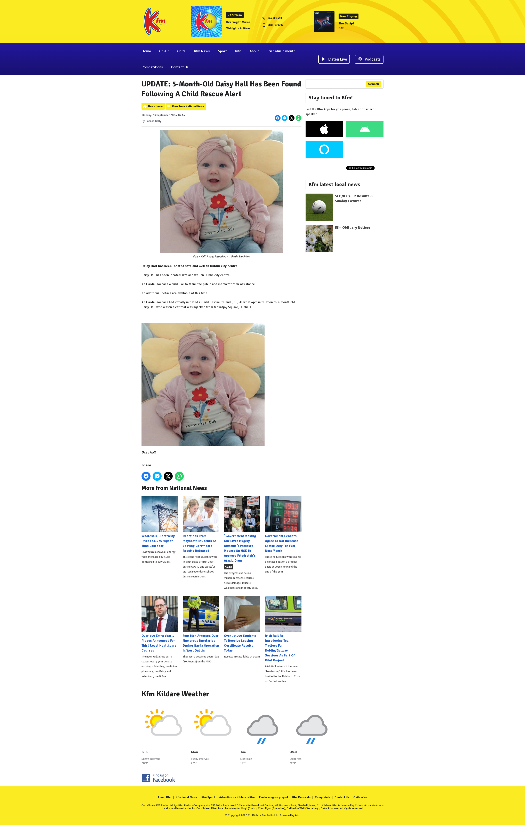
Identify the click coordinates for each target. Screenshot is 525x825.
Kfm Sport (208, 797)
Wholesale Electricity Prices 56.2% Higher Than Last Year (158, 541)
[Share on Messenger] (285, 118)
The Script (346, 23)
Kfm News (202, 51)
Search (373, 84)
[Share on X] (291, 118)
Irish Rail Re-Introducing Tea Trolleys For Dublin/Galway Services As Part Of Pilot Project (280, 648)
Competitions (152, 67)
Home (146, 51)
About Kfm (164, 797)
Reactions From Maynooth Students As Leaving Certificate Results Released (199, 543)
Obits (181, 51)
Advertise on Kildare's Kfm (237, 797)
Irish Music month (281, 51)
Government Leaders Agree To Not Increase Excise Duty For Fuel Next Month (281, 543)
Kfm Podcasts (301, 797)
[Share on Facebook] (278, 118)
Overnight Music (238, 22)
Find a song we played (273, 797)
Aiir (297, 815)
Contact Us (179, 67)
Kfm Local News (186, 797)
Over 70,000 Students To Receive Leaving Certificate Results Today (240, 643)
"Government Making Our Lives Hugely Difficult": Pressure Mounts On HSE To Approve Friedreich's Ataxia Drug (240, 548)
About (254, 51)
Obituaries (360, 797)
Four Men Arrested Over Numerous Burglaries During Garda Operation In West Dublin (201, 643)
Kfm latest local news (334, 184)
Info (238, 51)
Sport (222, 51)
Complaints (322, 797)
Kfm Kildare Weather (175, 694)
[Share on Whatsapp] (298, 118)
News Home (155, 106)
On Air (164, 51)
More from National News (188, 106)
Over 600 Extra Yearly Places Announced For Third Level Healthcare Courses (159, 643)
